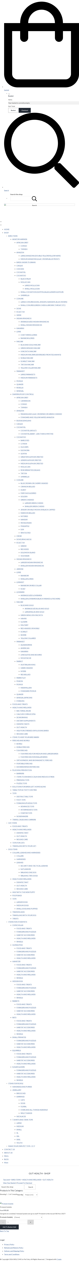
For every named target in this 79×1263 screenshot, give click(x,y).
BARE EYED (25, 440)
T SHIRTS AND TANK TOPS (22, 1120)
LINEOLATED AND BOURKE (31, 655)
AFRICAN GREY (22, 242)
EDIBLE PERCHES (23, 747)
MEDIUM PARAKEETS (29, 378)
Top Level (6, 1180)
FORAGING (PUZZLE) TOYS (26, 803)
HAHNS (24, 618)
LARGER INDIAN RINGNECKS (32, 562)
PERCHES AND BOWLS (21, 740)
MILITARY (24, 625)
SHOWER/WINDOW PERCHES (27, 767)
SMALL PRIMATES (19, 1037)
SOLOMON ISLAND (28, 552)
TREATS (15, 918)
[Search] (34, 198)
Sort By (20, 1195)
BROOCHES (21, 1093)
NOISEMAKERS (22, 816)
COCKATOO (21, 275)
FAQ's (6, 1156)
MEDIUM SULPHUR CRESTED (32, 463)
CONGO (24, 246)
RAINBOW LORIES (27, 338)
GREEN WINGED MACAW (30, 348)
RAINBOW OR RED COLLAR (31, 585)
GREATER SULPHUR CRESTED (32, 457)
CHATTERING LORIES (29, 335)
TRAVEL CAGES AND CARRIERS (24, 819)
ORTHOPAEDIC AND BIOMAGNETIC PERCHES (34, 760)
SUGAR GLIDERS (18, 1067)
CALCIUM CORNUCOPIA (25, 714)
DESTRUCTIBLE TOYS (24, 796)
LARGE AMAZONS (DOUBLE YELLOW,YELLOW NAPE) (41, 256)
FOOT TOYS (21, 800)
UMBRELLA (25, 295)
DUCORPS (24, 447)
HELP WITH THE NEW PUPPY (23, 892)
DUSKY (23, 490)
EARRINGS (20, 1096)
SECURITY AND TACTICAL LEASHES (34, 866)
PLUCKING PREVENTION (22, 770)
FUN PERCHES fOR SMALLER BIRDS (34, 757)
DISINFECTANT (22, 833)
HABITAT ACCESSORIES (25, 935)
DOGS (23, 1103)
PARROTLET (21, 678)
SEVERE (23, 635)
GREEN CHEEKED (27, 500)
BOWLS (19, 744)
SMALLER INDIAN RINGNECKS (32, 566)
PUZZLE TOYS (21, 783)
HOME (6, 229)
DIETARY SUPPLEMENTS (25, 721)
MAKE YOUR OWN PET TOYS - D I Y (21, 1146)
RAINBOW (25, 575)
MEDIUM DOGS (22, 905)
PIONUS (19, 381)
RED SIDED (25, 549)
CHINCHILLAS (17, 925)
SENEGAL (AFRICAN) (24, 697)
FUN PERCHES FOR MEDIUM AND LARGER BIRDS (39, 754)
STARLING (20, 701)
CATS (23, 1100)
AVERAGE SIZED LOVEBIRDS (31, 595)
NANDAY (24, 519)
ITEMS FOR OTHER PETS (17, 922)
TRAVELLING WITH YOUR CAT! (24, 846)
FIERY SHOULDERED (28, 493)
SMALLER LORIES (27, 579)
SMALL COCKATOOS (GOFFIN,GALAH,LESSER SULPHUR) (42, 292)
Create (59, 1259)
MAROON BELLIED (28, 513)
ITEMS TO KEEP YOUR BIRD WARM (25, 737)
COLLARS (20, 856)
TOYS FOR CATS (18, 843)
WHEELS (19, 942)
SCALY (23, 589)
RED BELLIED (25, 674)
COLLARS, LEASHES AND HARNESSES (26, 852)
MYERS (23, 671)
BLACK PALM (26, 279)
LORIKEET (20, 582)
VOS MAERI (25, 556)
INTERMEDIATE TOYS (29, 810)
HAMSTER (16, 961)
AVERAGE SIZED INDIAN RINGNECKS (35, 322)
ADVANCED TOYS (27, 806)
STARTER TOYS (26, 813)
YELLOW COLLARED (28, 638)
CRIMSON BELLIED (28, 486)
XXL (17, 1136)
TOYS (14, 793)
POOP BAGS (17, 895)
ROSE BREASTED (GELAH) (30, 470)
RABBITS (15, 1001)
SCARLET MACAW (27, 361)
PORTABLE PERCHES (24, 763)
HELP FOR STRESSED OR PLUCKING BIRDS (32, 730)
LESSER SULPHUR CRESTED (31, 460)
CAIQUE (19, 265)
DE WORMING (22, 717)
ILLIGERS (24, 622)
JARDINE (19, 569)
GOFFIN (24, 453)
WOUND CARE (22, 734)
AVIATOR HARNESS (19, 239)
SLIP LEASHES (26, 869)
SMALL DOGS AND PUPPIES (27, 909)
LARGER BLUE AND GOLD (34, 612)
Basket (13, 110)
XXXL (18, 1139)
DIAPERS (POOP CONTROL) (23, 394)
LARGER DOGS (22, 902)
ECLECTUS (20, 312)
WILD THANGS (26, 1113)
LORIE (18, 331)
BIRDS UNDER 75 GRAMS (26, 262)
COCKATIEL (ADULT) (29, 430)
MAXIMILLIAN (26, 688)
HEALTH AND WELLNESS (21, 707)
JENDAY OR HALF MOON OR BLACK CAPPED (38, 510)
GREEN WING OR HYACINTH (32, 615)
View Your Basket (9, 1183)
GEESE (18, 315)
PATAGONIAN (26, 523)
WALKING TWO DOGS (29, 876)
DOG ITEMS (12, 849)
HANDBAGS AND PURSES (22, 1087)
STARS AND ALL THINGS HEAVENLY (34, 1110)
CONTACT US (9, 1149)
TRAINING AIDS (18, 912)
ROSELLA (19, 388)
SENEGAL (20, 391)
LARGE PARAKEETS (28, 374)
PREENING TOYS (22, 780)
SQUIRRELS (16, 1050)
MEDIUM (20, 1126)
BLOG (6, 1159)
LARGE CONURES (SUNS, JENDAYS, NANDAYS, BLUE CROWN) (44, 302)
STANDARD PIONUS (28, 691)
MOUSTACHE (26, 658)
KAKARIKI (20, 328)
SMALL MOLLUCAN (32, 289)
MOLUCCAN (25, 282)
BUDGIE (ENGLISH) (23, 420)
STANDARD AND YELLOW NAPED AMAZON (37, 417)
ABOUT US (8, 1153)
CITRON (24, 444)
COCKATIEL (21, 272)
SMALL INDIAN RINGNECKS (31, 325)
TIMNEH (24, 249)
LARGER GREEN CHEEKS (34, 503)
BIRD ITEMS (12, 236)
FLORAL (24, 1106)
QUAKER (19, 384)
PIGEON (19, 681)
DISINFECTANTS (22, 724)
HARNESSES (21, 859)
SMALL (19, 1129)
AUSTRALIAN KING (28, 665)
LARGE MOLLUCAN (32, 285)
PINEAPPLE (25, 526)
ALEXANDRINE (26, 645)
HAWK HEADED (27, 668)
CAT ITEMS (12, 823)
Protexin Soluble (6, 1207)
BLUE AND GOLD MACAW (31, 345)
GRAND (24, 546)
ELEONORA (25, 450)
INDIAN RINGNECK (23, 318)
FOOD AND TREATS (20, 704)
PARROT (19, 661)
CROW (19, 536)
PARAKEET (20, 371)
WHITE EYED (26, 533)
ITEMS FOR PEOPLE (15, 1083)
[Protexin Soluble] (6, 1204)
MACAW (19, 341)
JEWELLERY (16, 1090)
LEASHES (19, 862)
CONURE (19, 298)
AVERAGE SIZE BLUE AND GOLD (37, 608)
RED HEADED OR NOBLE (30, 628)
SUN (22, 529)
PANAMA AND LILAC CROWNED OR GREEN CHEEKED (41, 414)
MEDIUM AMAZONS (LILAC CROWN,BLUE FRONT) (40, 259)
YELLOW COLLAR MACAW (31, 368)
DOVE (18, 308)
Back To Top (4, 1231)
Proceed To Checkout (24, 1183)
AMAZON (20, 252)
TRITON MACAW (27, 364)
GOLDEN (24, 496)
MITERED (24, 516)
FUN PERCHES (21, 750)
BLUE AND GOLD (27, 605)
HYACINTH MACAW (28, 351)
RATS (14, 1017)
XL (17, 1133)
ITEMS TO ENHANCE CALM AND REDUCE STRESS (35, 777)
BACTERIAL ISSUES (23, 711)
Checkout (24, 110)
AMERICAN (25, 648)
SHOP (6, 233)
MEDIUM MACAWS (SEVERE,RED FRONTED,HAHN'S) (41, 355)
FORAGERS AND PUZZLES (26, 932)
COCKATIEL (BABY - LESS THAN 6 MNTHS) (37, 434)
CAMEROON (25, 401)
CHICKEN (20, 269)
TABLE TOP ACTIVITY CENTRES (24, 790)
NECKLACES (21, 1116)
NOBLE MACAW (27, 358)
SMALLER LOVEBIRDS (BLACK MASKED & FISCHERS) (40, 599)
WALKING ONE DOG (28, 872)
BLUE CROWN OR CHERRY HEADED (34, 483)
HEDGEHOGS (17, 981)
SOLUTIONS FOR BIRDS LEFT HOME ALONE (29, 787)
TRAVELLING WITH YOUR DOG (24, 915)
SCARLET (24, 632)
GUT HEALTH (21, 727)
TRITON (24, 473)
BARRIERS (20, 773)
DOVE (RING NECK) (23, 539)
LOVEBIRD (20, 592)
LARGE (19, 1123)
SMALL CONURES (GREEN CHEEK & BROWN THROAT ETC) (43, 305)
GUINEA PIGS (17, 945)
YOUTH (19, 1143)
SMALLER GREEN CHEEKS (34, 506)
